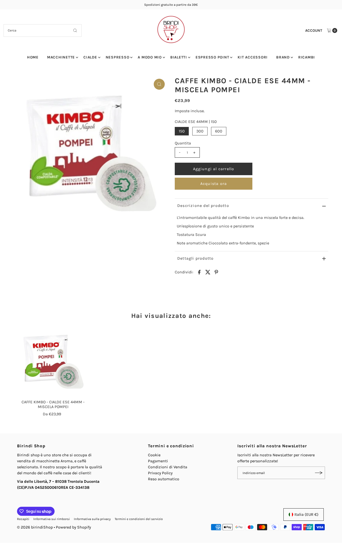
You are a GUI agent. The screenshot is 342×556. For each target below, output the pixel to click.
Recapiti (23, 519)
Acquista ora (213, 183)
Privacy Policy (160, 473)
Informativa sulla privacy (92, 519)
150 (182, 131)
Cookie (154, 455)
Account (313, 30)
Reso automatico (163, 479)
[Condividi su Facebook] (199, 272)
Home (33, 57)
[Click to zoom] (159, 84)
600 (218, 131)
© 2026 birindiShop (35, 527)
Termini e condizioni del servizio (139, 519)
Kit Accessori (253, 57)
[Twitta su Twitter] (208, 272)
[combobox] (43, 30)
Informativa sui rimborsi (51, 519)
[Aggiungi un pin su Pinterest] (216, 272)
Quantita (183, 143)
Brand (283, 57)
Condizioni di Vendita (167, 467)
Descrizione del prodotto (203, 205)
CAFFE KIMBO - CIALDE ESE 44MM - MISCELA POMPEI (53, 404)
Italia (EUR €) (306, 514)
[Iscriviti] (318, 473)
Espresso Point (212, 57)
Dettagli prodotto (195, 258)
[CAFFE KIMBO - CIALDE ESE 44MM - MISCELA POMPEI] (53, 361)
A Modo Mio (150, 57)
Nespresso (117, 57)
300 (200, 131)
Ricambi (306, 57)
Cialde (90, 57)
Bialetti (178, 57)
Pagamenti (158, 461)
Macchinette (61, 57)
